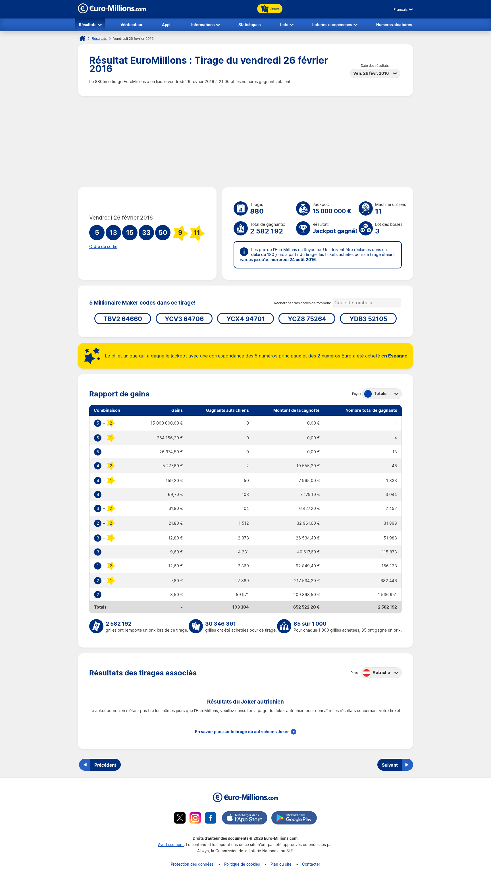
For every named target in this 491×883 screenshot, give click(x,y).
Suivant (390, 765)
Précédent (105, 765)
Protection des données (192, 864)
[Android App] (294, 818)
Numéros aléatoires (394, 24)
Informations (203, 24)
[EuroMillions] (112, 11)
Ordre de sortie (103, 246)
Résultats (87, 24)
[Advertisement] (245, 141)
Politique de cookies (242, 864)
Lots (284, 24)
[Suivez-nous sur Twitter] (180, 819)
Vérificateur (131, 24)
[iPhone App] (244, 818)
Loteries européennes (332, 24)
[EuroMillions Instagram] (195, 819)
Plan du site (281, 864)
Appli (167, 24)
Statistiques (249, 24)
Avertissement (171, 844)
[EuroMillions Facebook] (210, 819)
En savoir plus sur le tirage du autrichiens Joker (242, 731)
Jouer (274, 8)
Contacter (311, 864)
